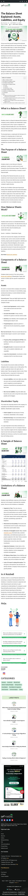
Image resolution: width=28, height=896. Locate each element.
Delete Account (4, 848)
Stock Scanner (5, 689)
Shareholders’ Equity (8, 88)
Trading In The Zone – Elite (7, 862)
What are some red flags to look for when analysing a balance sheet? (14, 101)
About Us (3, 835)
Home (2, 833)
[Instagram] (24, 1)
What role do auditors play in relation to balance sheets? (14, 102)
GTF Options (3, 858)
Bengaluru (11, 882)
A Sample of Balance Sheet (8, 89)
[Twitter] (20, 1)
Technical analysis (13, 689)
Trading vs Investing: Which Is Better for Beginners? (14, 758)
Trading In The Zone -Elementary (8, 864)
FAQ (2, 842)
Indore (13, 880)
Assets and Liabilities (12, 254)
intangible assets (8, 532)
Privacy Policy (4, 846)
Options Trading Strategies (7, 684)
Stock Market (4, 667)
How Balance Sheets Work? (8, 82)
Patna (24, 880)
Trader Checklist (4, 876)
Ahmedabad (19, 880)
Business (4, 682)
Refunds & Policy (5, 840)
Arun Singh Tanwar (17, 24)
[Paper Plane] (26, 1)
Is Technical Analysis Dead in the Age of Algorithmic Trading (14, 734)
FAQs (4, 94)
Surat (10, 880)
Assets (5, 85)
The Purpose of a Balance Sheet (9, 81)
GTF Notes (3, 874)
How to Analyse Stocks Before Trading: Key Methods (14, 746)
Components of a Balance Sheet (9, 84)
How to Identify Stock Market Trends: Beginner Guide (14, 721)
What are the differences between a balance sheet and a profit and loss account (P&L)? (14, 96)
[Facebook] (22, 1)
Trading (20, 689)
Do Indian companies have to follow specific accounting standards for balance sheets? (14, 98)
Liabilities (6, 86)
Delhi (7, 880)
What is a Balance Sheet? (7, 79)
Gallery (2, 837)
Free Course (4, 872)
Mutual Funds (17, 682)
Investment (9, 682)
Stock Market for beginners (15, 687)
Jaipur (3, 880)
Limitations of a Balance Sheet (9, 91)
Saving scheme (18, 684)
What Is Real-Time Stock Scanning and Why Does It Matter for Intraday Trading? (14, 708)
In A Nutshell (5, 92)
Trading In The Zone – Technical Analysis (10, 856)
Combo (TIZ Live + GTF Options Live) (9, 860)
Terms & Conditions (5, 844)
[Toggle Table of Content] (24, 78)
